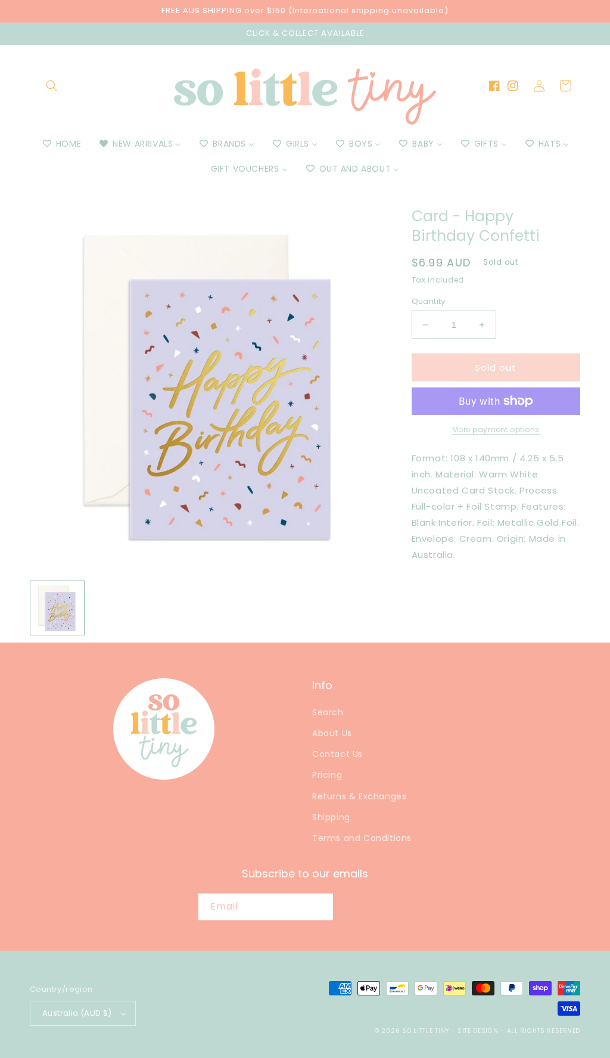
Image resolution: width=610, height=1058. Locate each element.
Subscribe (375, 906)
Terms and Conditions (362, 838)
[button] (52, 86)
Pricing (327, 775)
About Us (332, 733)
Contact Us (337, 754)
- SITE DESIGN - (478, 1030)
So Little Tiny (425, 1030)
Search (328, 712)
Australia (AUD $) (77, 1013)
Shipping (331, 817)
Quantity (429, 301)
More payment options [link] (496, 429)
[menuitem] (61, 143)
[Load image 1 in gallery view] (57, 608)
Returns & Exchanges (359, 796)
